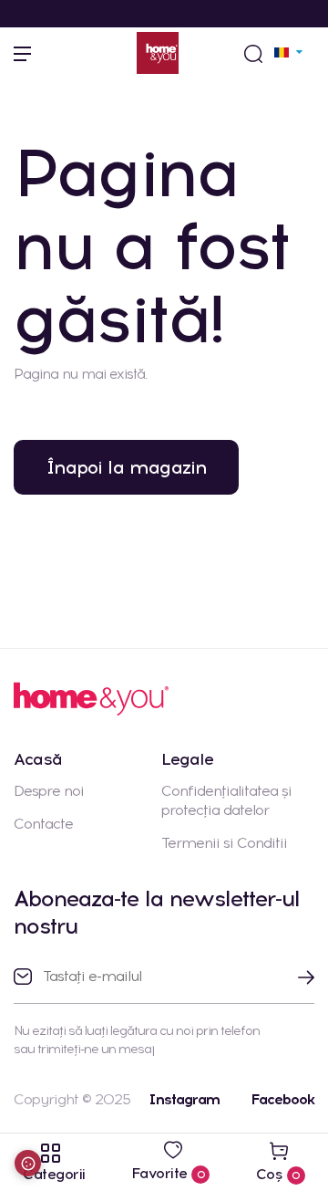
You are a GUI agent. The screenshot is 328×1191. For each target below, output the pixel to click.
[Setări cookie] (28, 1163)
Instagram (184, 1099)
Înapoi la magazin (126, 467)
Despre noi (49, 790)
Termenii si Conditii (224, 842)
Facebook (282, 1099)
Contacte (43, 823)
